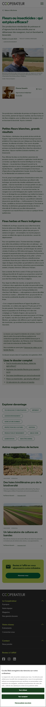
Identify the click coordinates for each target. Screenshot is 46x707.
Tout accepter (23, 696)
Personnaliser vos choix (23, 703)
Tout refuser (23, 690)
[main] (23, 686)
